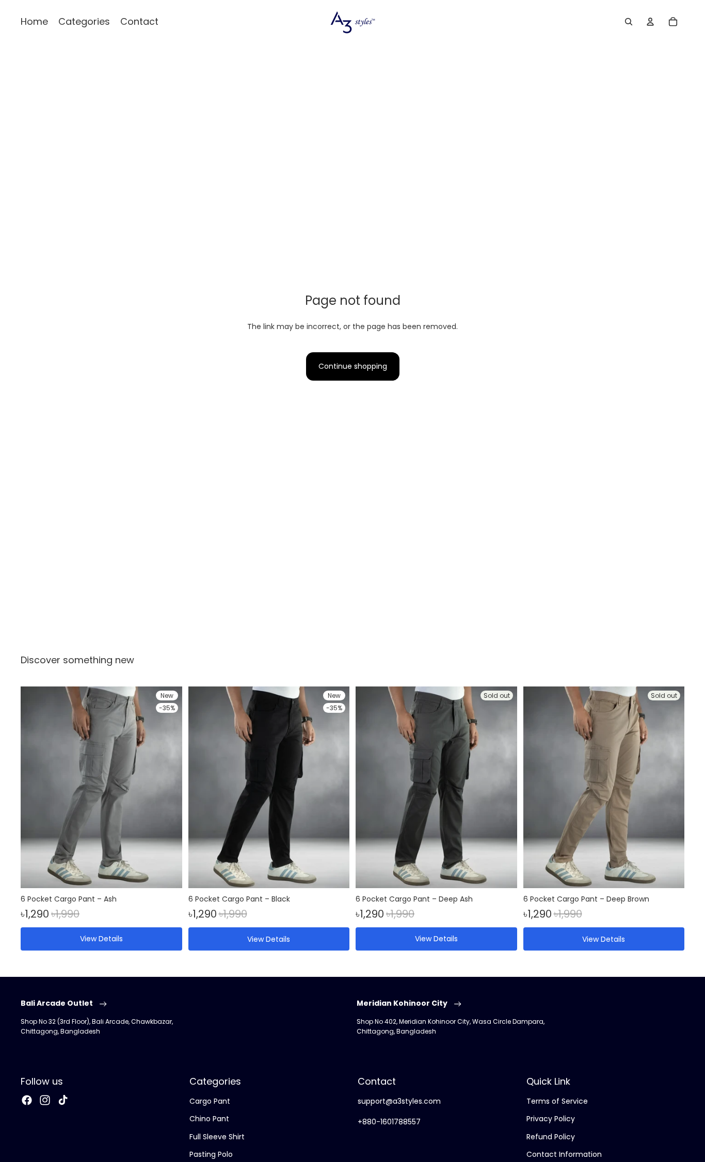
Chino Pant (209, 1119)
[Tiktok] (63, 1100)
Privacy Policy (550, 1119)
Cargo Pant (209, 1101)
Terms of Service (557, 1101)
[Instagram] (45, 1100)
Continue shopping (352, 366)
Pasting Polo (211, 1154)
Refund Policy (550, 1136)
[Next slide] (166, 787)
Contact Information (564, 1154)
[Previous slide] (36, 787)
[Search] (628, 21)
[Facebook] (27, 1100)
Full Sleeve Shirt (217, 1136)
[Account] (650, 21)
